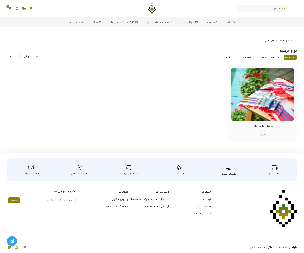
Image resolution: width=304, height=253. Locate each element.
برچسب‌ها (284, 40)
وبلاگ (95, 22)
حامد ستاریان (257, 247)
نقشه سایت (204, 206)
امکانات (123, 192)
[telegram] (24, 247)
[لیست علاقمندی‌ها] (31, 8)
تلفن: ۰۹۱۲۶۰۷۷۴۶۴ (156, 206)
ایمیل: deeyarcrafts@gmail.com (148, 199)
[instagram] (17, 247)
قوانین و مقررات (202, 214)
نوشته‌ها (206, 199)
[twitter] (9, 247)
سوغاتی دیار (188, 22)
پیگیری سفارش (120, 199)
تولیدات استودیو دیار (158, 22)
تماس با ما (75, 22)
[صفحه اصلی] (295, 40)
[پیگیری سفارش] (24, 8)
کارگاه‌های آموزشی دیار (122, 22)
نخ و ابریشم (268, 40)
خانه (230, 22)
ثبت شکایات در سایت (116, 206)
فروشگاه (211, 22)
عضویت (14, 200)
